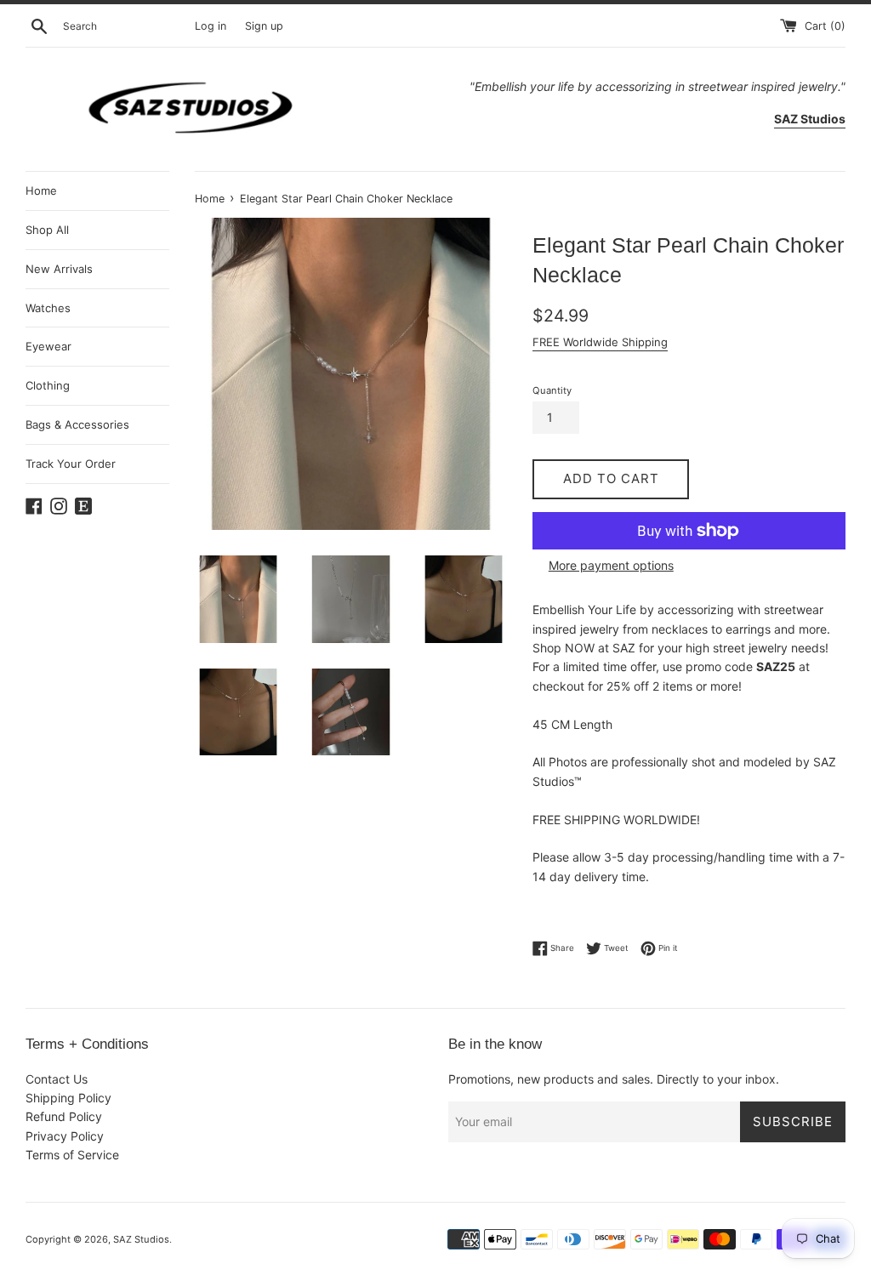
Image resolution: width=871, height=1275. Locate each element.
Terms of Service (72, 1154)
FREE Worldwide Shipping (600, 342)
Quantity (552, 390)
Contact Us (57, 1079)
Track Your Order (71, 463)
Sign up (264, 26)
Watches (48, 308)
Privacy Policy (65, 1136)
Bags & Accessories (77, 424)
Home (41, 190)
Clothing (48, 385)
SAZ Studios (141, 1239)
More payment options (611, 565)
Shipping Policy (68, 1097)
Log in (210, 26)
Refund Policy (64, 1116)
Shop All (47, 229)
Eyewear (48, 346)
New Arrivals (59, 269)
